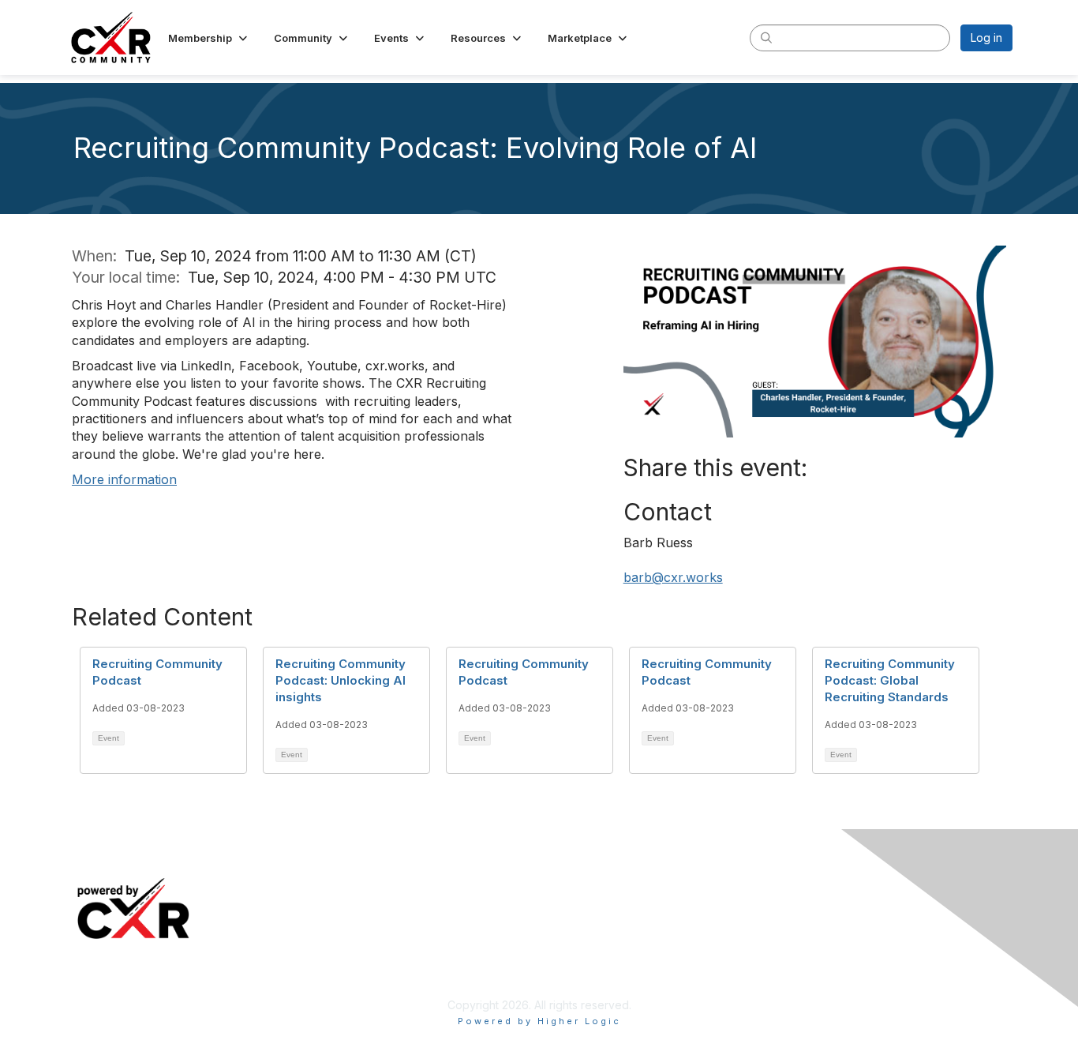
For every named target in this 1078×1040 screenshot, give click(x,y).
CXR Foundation (587, 956)
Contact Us (805, 933)
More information (124, 479)
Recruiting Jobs (586, 909)
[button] (209, 38)
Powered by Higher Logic (539, 1021)
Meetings (340, 885)
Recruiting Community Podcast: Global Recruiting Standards (890, 680)
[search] (766, 37)
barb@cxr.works (673, 577)
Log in (986, 37)
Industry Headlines (363, 909)
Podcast (336, 933)
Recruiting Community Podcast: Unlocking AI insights (340, 680)
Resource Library (589, 885)
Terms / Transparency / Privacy (859, 909)
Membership (809, 885)
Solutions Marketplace (603, 933)
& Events (388, 885)
